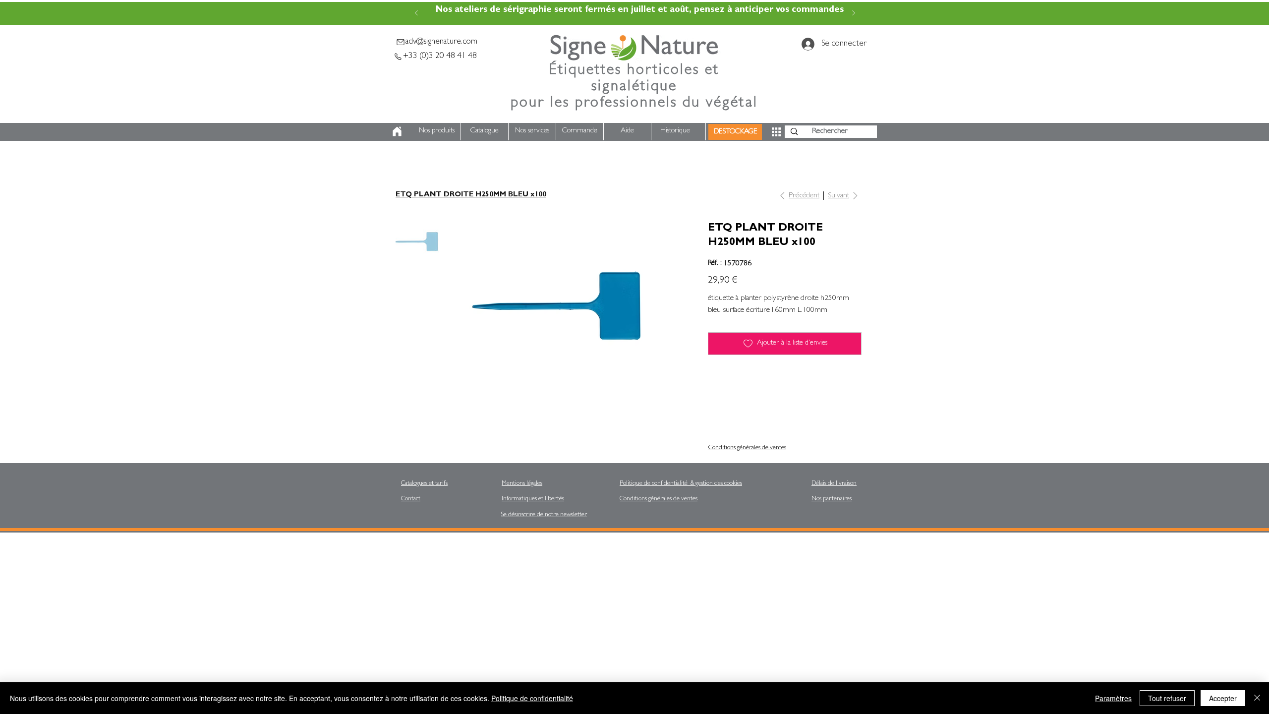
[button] (776, 131)
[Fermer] (1257, 698)
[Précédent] (416, 13)
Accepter (1223, 698)
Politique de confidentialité (532, 698)
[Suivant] (853, 13)
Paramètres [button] (1113, 698)
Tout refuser (1167, 698)
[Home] (397, 131)
